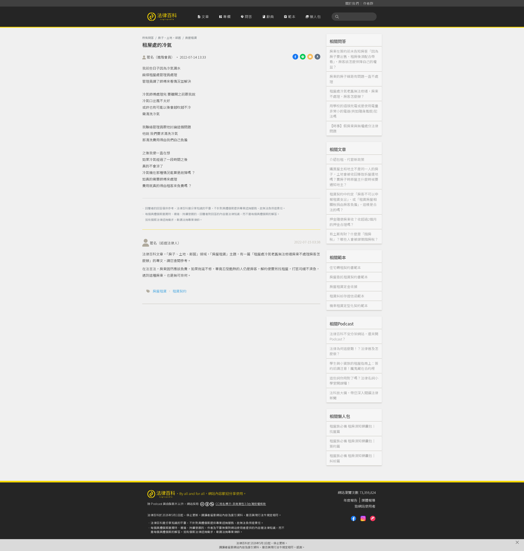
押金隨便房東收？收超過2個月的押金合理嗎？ (353, 222)
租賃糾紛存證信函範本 (347, 295)
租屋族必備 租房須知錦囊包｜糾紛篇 (353, 458)
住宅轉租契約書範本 (345, 267)
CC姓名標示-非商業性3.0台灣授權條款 (241, 504)
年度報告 (350, 500)
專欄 (225, 16)
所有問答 (148, 38)
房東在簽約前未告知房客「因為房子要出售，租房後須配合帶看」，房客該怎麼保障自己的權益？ (354, 59)
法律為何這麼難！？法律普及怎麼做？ (354, 351)
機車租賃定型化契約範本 (349, 305)
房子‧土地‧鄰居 (169, 38)
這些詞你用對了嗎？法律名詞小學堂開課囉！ (354, 380)
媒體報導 (368, 500)
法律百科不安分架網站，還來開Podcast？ (354, 336)
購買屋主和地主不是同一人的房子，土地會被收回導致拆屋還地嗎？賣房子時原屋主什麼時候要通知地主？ (354, 176)
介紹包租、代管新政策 (347, 159)
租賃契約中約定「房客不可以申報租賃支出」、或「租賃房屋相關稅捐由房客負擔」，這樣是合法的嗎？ (354, 201)
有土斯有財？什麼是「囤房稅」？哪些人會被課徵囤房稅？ (354, 236)
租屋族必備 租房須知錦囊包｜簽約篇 (353, 443)
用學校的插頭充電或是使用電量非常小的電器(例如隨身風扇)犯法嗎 (354, 111)
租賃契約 (179, 291)
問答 (246, 16)
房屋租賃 (191, 38)
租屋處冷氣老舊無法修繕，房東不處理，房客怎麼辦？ (354, 93)
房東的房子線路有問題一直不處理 (354, 79)
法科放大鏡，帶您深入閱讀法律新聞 (354, 395)
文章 (203, 16)
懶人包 (313, 16)
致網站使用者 (365, 506)
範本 (290, 16)
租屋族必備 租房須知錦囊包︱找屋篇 (353, 428)
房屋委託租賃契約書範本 (349, 276)
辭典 (268, 16)
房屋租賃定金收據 (343, 286)
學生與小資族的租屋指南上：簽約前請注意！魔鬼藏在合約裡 (354, 366)
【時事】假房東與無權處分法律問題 (354, 128)
